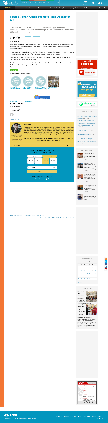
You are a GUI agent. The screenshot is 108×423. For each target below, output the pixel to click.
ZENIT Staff (28, 36)
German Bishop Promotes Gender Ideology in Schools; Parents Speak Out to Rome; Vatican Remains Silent (90, 177)
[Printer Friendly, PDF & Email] (14, 70)
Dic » (82, 282)
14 (84, 273)
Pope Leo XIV (25, 3)
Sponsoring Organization (76, 416)
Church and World (40, 3)
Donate (57, 3)
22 (87, 276)
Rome (31, 3)
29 (87, 278)
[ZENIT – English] (12, 3)
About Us (57, 416)
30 (89, 278)
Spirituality (36, 36)
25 (95, 276)
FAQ (62, 416)
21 (84, 276)
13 (81, 273)
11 (95, 270)
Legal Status (86, 416)
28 (84, 278)
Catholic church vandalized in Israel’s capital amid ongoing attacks (40, 8)
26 (78, 278)
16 (89, 273)
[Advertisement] (42, 201)
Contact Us (99, 416)
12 (78, 273)
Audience (66, 416)
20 (81, 276)
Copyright (93, 416)
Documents (50, 3)
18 (95, 273)
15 (87, 273)
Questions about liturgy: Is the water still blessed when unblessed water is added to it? (90, 156)
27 (81, 278)
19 (78, 276)
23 (89, 276)
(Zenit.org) (37, 27)
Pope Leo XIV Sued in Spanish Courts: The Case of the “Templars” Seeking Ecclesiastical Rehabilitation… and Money (90, 166)
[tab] (82, 383)
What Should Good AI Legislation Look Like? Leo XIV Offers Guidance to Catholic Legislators (87, 117)
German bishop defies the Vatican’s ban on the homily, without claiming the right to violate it (90, 197)
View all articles (14, 119)
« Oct (79, 282)
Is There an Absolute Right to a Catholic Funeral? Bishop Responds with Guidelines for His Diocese (90, 187)
